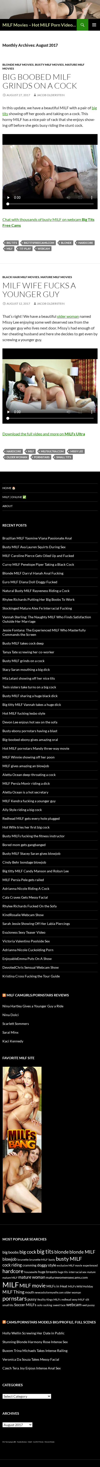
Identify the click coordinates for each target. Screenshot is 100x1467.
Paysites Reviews (22, 1442)
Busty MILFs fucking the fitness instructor (33, 836)
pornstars (42, 457)
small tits (63, 457)
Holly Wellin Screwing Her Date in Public (33, 1333)
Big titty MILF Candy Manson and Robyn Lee (35, 871)
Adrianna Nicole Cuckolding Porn (27, 950)
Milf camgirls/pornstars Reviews (38, 995)
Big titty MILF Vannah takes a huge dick (31, 704)
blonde (66, 242)
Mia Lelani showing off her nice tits (28, 678)
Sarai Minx (10, 1032)
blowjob (9, 1259)
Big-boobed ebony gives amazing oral (30, 740)
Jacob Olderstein (51, 95)
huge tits (63, 1272)
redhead (66, 1299)
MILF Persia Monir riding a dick (26, 783)
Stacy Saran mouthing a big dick (26, 669)
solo (39, 1305)
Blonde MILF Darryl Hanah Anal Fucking (32, 573)
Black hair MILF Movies (20, 277)
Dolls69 (30, 1442)
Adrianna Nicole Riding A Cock (25, 888)
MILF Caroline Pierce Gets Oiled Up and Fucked (38, 556)
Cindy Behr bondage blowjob (24, 862)
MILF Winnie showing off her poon (28, 757)
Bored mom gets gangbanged (24, 845)
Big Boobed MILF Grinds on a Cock (39, 81)
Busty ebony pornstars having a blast (29, 731)
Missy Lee (76, 451)
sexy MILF (78, 1299)
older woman (68, 316)
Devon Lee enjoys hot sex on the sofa (29, 722)
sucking (47, 1305)
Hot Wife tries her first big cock (26, 827)
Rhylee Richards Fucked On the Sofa (29, 906)
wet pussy (88, 1305)
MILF (10, 248)
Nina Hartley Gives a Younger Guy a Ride (32, 1006)
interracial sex (77, 1272)
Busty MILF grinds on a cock (23, 661)
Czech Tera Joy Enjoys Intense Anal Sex (31, 1368)
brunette (23, 1259)
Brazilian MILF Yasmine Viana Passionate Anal (37, 538)
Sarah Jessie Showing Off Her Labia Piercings (36, 923)
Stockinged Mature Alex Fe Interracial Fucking (37, 608)
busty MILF (69, 1258)
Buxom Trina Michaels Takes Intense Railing (34, 1351)
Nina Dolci (10, 1015)
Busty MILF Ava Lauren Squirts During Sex (34, 547)
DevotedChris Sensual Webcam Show (30, 967)
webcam (44, 248)
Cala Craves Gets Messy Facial (25, 897)
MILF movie (32, 1285)
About (7, 506)
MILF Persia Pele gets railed (23, 880)
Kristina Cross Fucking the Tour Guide (31, 976)
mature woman (31, 1277)
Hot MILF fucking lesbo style (23, 713)
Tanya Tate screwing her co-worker (28, 652)
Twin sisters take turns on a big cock (29, 687)
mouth (29, 1292)
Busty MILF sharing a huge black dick (30, 696)
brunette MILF (38, 1259)
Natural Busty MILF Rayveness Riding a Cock (35, 591)
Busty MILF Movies (49, 64)
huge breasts (47, 1272)
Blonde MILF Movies (18, 64)
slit (87, 1299)
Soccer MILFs (25, 1304)
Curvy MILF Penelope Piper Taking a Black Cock (38, 564)
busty (52, 1259)
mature (91, 1272)
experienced (90, 1265)
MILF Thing (13, 1291)
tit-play (25, 248)
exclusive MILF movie (69, 1265)
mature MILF (9, 1277)
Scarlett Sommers (15, 1023)
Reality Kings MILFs (49, 1299)
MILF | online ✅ (14, 497)
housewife (30, 1272)
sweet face (59, 1305)
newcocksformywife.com (49, 1292)
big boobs (10, 1252)
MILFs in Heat (56, 1286)
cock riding (12, 1264)
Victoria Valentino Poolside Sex (26, 941)
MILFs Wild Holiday (80, 1286)
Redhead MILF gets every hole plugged (31, 818)
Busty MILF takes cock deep (23, 643)
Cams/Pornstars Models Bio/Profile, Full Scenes (51, 1322)
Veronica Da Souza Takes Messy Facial (30, 1359)
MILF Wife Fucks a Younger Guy (39, 289)
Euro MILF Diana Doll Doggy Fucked (29, 582)
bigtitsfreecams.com (39, 242)
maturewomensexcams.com (67, 1277)
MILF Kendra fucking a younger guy (29, 801)
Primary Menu (94, 25)
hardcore (85, 242)
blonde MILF (82, 1252)
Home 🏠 (9, 488)
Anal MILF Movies (38, 1442)
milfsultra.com (52, 451)
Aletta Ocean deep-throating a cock (29, 775)
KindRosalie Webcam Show (23, 915)
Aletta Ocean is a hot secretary (25, 792)
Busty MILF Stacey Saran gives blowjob (31, 853)
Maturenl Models (49, 1442)
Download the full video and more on (43, 433)
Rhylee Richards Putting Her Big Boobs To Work (38, 599)
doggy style (46, 1265)
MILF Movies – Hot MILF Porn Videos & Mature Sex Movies (39, 24)
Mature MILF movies (56, 277)
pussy (32, 1299)
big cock (27, 1252)
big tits (12, 242)
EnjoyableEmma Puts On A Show (27, 959)
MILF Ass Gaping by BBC (9, 1442)
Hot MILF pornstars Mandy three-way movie (35, 748)
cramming (29, 1265)
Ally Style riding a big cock (22, 810)
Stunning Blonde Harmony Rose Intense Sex (35, 1342)
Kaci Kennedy (12, 1041)
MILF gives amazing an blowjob (25, 766)
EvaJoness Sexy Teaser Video (23, 932)
